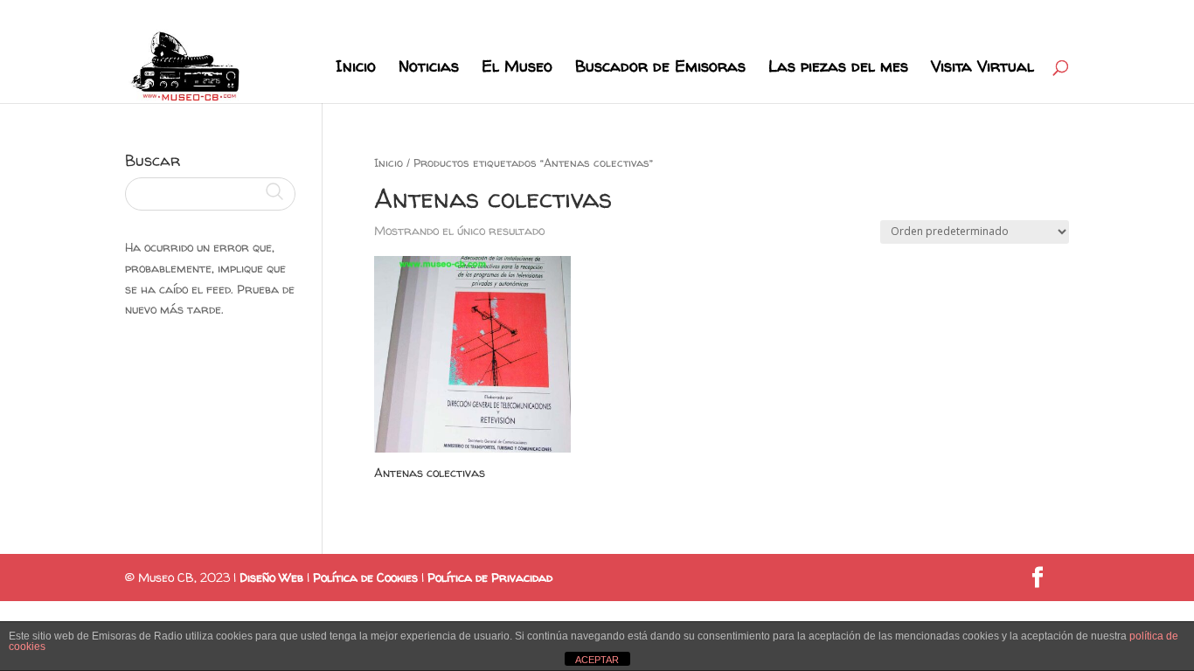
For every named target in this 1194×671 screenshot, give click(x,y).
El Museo (517, 68)
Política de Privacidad (489, 577)
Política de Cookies (365, 577)
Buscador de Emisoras (660, 68)
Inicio (356, 68)
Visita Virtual (982, 68)
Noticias (429, 68)
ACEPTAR (597, 659)
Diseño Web (271, 577)
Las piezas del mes (838, 68)
